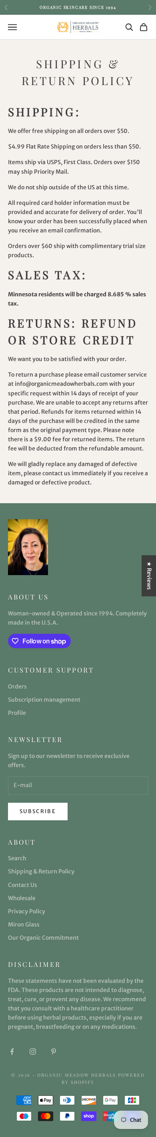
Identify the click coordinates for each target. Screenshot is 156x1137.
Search (17, 858)
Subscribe (38, 811)
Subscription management (44, 699)
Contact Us (22, 885)
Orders (17, 686)
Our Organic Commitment (43, 937)
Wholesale (22, 898)
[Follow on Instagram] (33, 1052)
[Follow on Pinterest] (54, 1052)
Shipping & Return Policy (41, 871)
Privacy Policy (26, 911)
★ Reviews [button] (149, 576)
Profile (17, 712)
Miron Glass (24, 924)
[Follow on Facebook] (12, 1052)
